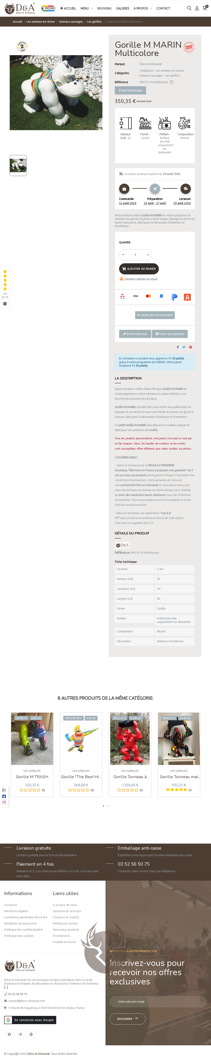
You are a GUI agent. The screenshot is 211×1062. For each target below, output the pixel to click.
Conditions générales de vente (25, 917)
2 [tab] (108, 806)
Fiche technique (130, 90)
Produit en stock (64, 942)
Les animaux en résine (170, 70)
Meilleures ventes (65, 923)
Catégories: (122, 73)
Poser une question (171, 333)
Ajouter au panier (141, 268)
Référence (121, 82)
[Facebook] (9, 1034)
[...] (6, 987)
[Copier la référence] (171, 82)
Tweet (183, 347)
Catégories (146, 70)
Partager (178, 347)
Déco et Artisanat (150, 64)
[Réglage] (197, 8)
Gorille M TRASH (32, 776)
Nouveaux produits (66, 929)
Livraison (10, 905)
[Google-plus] (31, 1034)
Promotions (61, 935)
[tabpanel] (32, 757)
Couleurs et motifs (66, 917)
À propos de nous (65, 905)
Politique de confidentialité (23, 929)
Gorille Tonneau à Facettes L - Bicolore (130, 776)
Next (195, 760)
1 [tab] (103, 806)
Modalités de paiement (20, 923)
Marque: (120, 64)
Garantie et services (67, 911)
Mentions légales (16, 911)
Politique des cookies (19, 935)
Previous (16, 760)
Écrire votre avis (136, 333)
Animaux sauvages (151, 75)
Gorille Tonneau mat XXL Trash (179, 776)
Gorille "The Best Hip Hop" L (81, 776)
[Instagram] (20, 1034)
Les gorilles (172, 75)
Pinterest (190, 347)
